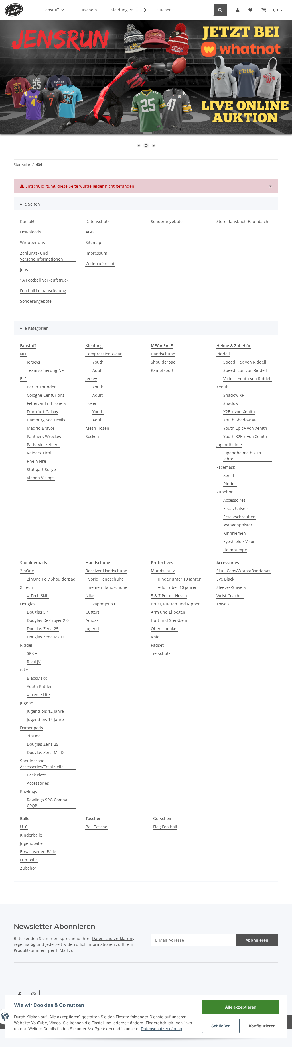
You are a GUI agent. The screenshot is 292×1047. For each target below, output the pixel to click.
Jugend (26, 703)
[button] (237, 10)
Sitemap (93, 242)
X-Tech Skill (37, 595)
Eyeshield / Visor (239, 541)
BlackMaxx (37, 678)
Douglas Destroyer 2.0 (48, 620)
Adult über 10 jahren (178, 587)
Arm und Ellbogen (168, 612)
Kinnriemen (234, 533)
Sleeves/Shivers (231, 587)
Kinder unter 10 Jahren (180, 579)
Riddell (223, 353)
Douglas (27, 604)
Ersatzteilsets (236, 508)
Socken (92, 436)
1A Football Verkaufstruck (44, 280)
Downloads (30, 232)
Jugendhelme (229, 444)
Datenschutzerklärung (113, 938)
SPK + (32, 653)
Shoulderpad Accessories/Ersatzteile (42, 763)
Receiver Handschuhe (106, 570)
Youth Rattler (39, 686)
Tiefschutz (161, 653)
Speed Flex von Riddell (244, 362)
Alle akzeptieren (240, 1007)
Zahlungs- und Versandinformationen (41, 256)
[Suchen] (220, 10)
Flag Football (165, 826)
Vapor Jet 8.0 (104, 604)
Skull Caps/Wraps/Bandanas (243, 570)
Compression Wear (104, 353)
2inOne (27, 570)
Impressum (96, 253)
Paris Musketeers (43, 444)
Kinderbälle (31, 835)
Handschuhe (163, 353)
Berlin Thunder (41, 387)
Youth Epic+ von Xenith (245, 428)
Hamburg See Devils (46, 420)
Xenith (222, 387)
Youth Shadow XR (240, 420)
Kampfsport (162, 370)
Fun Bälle (29, 859)
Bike (24, 670)
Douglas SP (37, 612)
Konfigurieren (262, 1025)
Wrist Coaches (230, 595)
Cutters (93, 612)
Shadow (230, 403)
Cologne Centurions (45, 395)
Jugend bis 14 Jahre (45, 719)
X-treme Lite (38, 694)
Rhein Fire (36, 461)
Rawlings (28, 791)
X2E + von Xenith (239, 411)
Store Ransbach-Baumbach (242, 221)
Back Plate (36, 775)
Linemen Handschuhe (106, 587)
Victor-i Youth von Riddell (247, 378)
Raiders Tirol (39, 453)
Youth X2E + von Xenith (245, 436)
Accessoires (234, 500)
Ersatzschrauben (239, 516)
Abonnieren (257, 940)
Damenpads (31, 727)
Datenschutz (98, 221)
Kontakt (27, 221)
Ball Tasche (96, 826)
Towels (223, 604)
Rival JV (33, 661)
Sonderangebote (166, 221)
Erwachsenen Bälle (38, 851)
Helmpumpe (235, 549)
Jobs (24, 269)
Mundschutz (163, 570)
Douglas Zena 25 (42, 628)
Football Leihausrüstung (43, 290)
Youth (98, 362)
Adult (97, 370)
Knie (155, 637)
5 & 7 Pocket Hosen (169, 595)
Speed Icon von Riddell (245, 370)
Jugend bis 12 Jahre (45, 711)
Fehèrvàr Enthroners (46, 403)
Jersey (91, 378)
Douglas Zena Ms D (45, 637)
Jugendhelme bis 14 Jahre (242, 456)
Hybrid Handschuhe (105, 579)
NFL (23, 353)
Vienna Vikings (40, 477)
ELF (23, 378)
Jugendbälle (31, 843)
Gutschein (163, 818)
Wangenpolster (237, 525)
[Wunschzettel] (250, 10)
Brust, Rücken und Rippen (176, 604)
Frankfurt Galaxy (42, 411)
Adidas (92, 620)
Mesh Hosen (97, 428)
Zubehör (224, 492)
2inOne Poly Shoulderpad (51, 579)
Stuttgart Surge (41, 469)
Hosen (92, 403)
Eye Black (225, 579)
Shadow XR (233, 395)
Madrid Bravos (41, 428)
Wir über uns (32, 242)
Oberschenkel (164, 628)
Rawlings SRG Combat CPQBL (48, 802)
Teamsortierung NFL (46, 370)
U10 (23, 826)
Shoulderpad (163, 362)
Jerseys (33, 362)
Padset (157, 645)
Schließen (221, 1025)
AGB (90, 232)
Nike (90, 595)
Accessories (38, 783)
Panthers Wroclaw (44, 436)
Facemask (225, 467)
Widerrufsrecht (100, 263)
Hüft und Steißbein (169, 620)
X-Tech (26, 587)
